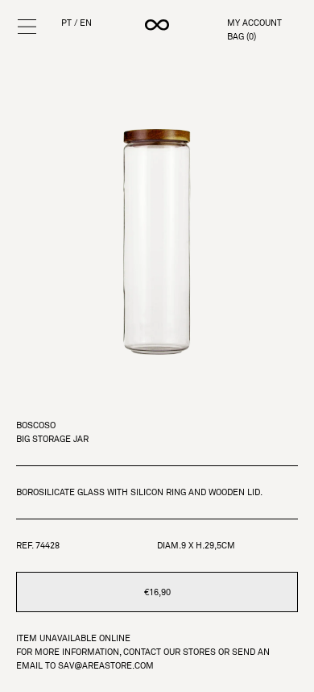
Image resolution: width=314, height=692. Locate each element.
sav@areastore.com (106, 665)
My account (254, 23)
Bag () (241, 36)
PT (66, 23)
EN (86, 23)
